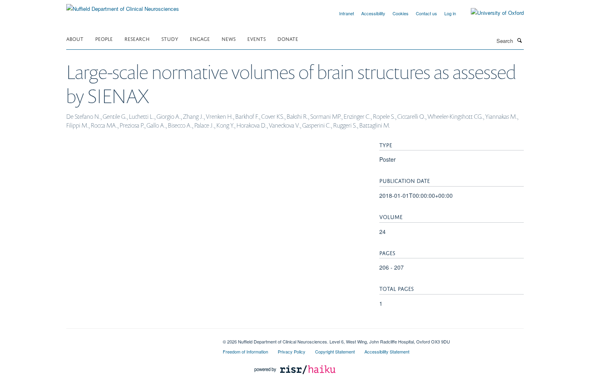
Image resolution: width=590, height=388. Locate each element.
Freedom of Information (245, 351)
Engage (200, 38)
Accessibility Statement (386, 351)
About (74, 38)
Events (256, 38)
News (229, 38)
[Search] (519, 40)
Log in (450, 13)
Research (137, 38)
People (104, 38)
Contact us (426, 13)
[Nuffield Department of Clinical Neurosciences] (122, 6)
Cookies (401, 13)
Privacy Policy (291, 351)
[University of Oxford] (491, 13)
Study (169, 38)
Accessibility (373, 13)
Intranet (346, 13)
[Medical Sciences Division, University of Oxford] (138, 339)
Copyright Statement (335, 351)
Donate (287, 38)
